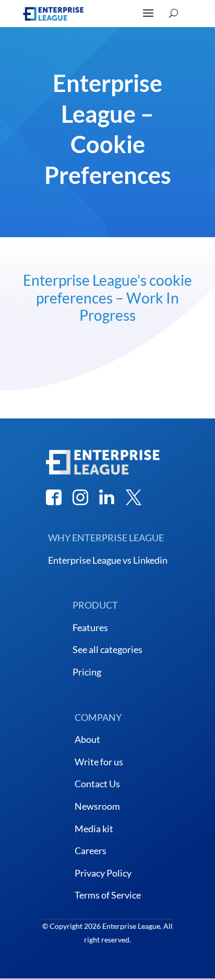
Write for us (99, 761)
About (87, 739)
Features (90, 627)
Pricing (87, 672)
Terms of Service (108, 895)
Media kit (94, 828)
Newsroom (97, 806)
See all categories (107, 649)
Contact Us (97, 783)
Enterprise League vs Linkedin (108, 560)
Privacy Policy (103, 873)
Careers (90, 850)
